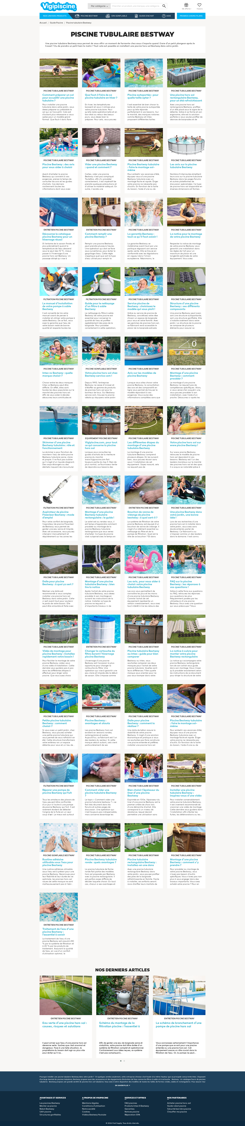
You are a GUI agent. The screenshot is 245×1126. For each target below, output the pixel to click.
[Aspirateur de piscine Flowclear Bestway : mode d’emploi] (59, 489)
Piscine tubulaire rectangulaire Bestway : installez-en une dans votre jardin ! (142, 862)
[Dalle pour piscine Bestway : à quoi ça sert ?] (59, 559)
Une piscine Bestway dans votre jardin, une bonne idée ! (186, 515)
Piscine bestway (89, 16)
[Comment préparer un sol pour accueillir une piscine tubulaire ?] (59, 72)
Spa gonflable (119, 16)
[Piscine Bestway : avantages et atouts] (101, 698)
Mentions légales (90, 1103)
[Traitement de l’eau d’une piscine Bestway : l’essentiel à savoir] (59, 906)
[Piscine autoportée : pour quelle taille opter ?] (144, 72)
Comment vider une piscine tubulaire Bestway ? (101, 793)
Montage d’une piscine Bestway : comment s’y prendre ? (184, 862)
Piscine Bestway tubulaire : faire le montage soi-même (143, 167)
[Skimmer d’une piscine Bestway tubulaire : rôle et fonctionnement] (59, 420)
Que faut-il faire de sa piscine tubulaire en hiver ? (101, 97)
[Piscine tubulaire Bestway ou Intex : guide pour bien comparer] (144, 628)
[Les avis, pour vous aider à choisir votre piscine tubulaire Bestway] (144, 559)
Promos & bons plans (191, 16)
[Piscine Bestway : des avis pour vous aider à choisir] (59, 142)
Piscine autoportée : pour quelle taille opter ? (142, 97)
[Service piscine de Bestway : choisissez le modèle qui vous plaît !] (144, 281)
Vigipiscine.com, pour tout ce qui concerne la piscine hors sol (101, 445)
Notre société (88, 1109)
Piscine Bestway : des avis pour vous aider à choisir (58, 166)
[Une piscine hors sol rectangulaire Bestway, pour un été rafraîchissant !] (186, 72)
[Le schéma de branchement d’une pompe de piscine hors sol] (179, 995)
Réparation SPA (132, 1115)
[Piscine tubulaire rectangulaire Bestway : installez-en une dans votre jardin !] (144, 837)
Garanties (129, 1109)
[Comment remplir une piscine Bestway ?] (101, 211)
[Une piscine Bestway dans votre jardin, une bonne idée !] (186, 489)
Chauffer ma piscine (177, 1112)
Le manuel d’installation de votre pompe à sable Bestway (57, 306)
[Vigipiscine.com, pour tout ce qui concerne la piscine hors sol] (101, 420)
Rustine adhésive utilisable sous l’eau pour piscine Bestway (57, 862)
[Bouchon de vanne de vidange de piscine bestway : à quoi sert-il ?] (144, 489)
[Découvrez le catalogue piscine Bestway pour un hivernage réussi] (59, 211)
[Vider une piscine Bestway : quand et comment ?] (101, 142)
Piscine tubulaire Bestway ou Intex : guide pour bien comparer (143, 654)
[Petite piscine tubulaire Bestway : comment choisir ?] (59, 698)
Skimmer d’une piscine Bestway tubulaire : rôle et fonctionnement (58, 445)
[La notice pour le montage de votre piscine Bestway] (186, 211)
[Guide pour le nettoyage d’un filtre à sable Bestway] (101, 281)
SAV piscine (45, 1112)
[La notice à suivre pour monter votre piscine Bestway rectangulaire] (186, 628)
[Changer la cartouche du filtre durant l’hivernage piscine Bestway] (101, 628)
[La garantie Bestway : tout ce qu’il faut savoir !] (144, 211)
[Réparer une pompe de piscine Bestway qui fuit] (59, 767)
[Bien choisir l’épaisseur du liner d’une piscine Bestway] (144, 767)
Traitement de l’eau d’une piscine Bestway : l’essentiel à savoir (58, 932)
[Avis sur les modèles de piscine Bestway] (144, 350)
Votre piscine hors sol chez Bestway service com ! (101, 375)
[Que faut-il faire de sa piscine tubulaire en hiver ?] (101, 72)
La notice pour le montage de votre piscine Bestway (186, 236)
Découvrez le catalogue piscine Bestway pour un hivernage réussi (57, 237)
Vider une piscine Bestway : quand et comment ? (101, 166)
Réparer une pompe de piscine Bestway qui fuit (57, 792)
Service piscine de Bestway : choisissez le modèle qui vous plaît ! (141, 306)
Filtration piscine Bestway (58, 299)
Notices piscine (132, 1112)
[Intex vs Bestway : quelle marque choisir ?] (59, 350)
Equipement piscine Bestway (101, 438)
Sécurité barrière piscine (179, 1109)
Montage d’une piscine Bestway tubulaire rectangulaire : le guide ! (99, 515)
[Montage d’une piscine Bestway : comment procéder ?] (186, 350)
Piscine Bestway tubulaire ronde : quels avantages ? (101, 861)
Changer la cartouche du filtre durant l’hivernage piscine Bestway (100, 654)
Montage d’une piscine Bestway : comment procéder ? (184, 376)
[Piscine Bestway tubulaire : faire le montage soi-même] (144, 142)
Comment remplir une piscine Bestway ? (98, 236)
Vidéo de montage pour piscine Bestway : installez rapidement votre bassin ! (58, 654)
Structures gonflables (50, 1115)
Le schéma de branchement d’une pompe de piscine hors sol (178, 1024)
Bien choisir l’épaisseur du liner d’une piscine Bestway (143, 793)
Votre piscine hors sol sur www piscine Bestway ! (185, 444)
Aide (168, 16)
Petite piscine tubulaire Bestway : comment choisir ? (56, 723)
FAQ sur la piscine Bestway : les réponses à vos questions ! (185, 584)
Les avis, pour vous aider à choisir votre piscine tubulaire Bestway (143, 584)
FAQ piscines (131, 1103)
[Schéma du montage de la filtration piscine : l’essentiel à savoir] (122, 995)
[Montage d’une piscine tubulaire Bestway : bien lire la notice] (101, 559)
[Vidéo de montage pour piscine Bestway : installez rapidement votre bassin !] (59, 628)
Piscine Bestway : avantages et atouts (97, 722)
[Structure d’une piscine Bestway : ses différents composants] (186, 281)
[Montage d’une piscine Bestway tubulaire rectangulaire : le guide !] (101, 489)
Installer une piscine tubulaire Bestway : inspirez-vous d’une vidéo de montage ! (186, 793)
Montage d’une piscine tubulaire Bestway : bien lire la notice (100, 584)
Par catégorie (98, 6)
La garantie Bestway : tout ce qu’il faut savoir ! (142, 236)
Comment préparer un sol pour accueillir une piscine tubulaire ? (58, 98)
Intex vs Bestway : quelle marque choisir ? (57, 375)
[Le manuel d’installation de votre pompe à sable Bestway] (59, 281)
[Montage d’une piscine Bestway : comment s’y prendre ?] (186, 837)
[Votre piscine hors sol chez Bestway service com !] (101, 350)
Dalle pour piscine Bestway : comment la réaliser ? (141, 723)
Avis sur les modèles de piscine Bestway (141, 375)
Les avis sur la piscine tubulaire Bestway (183, 166)
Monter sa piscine (48, 1106)
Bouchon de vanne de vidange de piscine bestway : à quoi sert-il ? (142, 515)
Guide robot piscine (176, 1106)
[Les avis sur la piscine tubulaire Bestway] (186, 142)
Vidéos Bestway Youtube (94, 1115)
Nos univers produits (54, 16)
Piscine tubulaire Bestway (59, 91)
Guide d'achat (146, 16)
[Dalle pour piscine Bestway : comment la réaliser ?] (144, 698)
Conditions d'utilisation (93, 1106)
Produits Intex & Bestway (137, 1106)
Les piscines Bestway (50, 1103)
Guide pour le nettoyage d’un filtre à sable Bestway (99, 306)
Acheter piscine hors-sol (179, 1103)
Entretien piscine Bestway (59, 230)
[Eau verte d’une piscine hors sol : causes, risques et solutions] (66, 995)
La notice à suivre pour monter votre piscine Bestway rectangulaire (184, 654)
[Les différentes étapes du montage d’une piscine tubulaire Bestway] (144, 420)
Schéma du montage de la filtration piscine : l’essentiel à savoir (119, 1024)
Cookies (86, 1112)
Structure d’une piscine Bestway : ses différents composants (185, 306)
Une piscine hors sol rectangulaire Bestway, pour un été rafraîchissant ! (186, 98)
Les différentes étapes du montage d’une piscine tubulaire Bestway (143, 445)
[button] (120, 1060)
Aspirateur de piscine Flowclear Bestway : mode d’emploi (58, 515)
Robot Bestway (47, 1109)
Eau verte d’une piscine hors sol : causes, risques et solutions (64, 1024)
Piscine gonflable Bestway (101, 369)
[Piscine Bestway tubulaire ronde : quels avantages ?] (101, 837)
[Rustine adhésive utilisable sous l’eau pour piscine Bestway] (59, 837)
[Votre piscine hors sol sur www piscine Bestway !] (186, 420)
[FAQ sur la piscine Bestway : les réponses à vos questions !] (186, 559)
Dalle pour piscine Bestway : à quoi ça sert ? (57, 583)
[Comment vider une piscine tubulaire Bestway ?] (101, 767)
